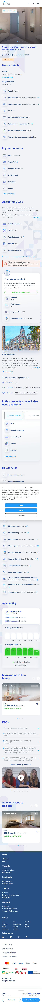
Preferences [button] (10, 499)
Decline (21, 510)
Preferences (21, 515)
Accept (21, 505)
